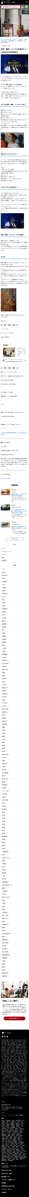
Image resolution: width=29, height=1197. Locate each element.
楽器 (3, 557)
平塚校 (3, 815)
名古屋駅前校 (5, 851)
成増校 (3, 742)
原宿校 (3, 675)
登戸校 (3, 775)
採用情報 (4, 1183)
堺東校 (3, 909)
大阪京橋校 (4, 891)
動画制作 (21, 1115)
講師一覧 (15, 1107)
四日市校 (4, 879)
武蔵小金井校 (5, 754)
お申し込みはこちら (14, 1018)
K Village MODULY (5, 1167)
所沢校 (3, 605)
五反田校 (4, 666)
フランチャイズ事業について (9, 1179)
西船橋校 (4, 624)
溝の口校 (4, 769)
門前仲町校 (4, 660)
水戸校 (3, 584)
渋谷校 (3, 681)
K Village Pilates (22, 1165)
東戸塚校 (4, 809)
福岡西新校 (4, 958)
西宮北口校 (4, 918)
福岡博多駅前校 (6, 955)
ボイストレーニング (7, 551)
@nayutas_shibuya (6, 478)
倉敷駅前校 (4, 939)
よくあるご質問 (18, 1108)
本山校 (3, 867)
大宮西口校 (4, 593)
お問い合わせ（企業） (7, 1173)
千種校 (3, 860)
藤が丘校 (4, 870)
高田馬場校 (4, 724)
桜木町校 (4, 788)
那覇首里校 (4, 976)
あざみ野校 (4, 794)
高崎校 (3, 590)
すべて (3, 548)
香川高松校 (4, 949)
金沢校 (3, 824)
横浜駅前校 (4, 785)
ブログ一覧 (14, 539)
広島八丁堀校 (5, 942)
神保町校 (4, 636)
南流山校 (4, 612)
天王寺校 (4, 894)
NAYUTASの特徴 (5, 1107)
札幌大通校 (4, 575)
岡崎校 (3, 845)
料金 (11, 1107)
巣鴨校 (3, 727)
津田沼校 (4, 627)
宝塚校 (3, 921)
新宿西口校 (4, 712)
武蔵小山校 (4, 669)
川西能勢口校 (5, 924)
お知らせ (20, 1107)
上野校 (3, 651)
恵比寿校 (4, 678)
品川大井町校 (5, 663)
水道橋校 (4, 639)
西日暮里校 (4, 654)
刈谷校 (3, 848)
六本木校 (4, 648)
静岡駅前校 (4, 836)
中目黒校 (4, 690)
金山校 (3, 854)
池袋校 (3, 733)
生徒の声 (8, 1108)
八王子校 (4, 757)
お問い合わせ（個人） (7, 1170)
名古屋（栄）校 (6, 857)
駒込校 (3, 730)
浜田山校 (4, 721)
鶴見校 (3, 797)
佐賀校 (3, 964)
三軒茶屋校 (4, 694)
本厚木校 (4, 806)
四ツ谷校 (4, 706)
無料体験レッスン (6, 1176)
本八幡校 (4, 618)
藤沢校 (3, 812)
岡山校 (3, 936)
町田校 (3, 760)
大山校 (3, 739)
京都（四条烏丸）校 (7, 885)
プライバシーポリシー (7, 1189)
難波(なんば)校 (5, 897)
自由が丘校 (4, 687)
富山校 (3, 821)
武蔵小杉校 (4, 763)
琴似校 (3, 578)
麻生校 (3, 572)
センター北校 (5, 791)
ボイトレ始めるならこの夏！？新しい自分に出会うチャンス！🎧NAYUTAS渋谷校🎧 (19, 511)
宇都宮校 (4, 587)
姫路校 (3, 927)
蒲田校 (3, 672)
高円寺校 (4, 718)
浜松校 (3, 839)
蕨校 (3, 599)
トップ (3, 1101)
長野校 (3, 827)
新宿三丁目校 (5, 709)
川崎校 (3, 766)
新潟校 (3, 818)
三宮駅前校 (4, 912)
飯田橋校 (4, 642)
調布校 (3, 748)
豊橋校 (3, 842)
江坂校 (3, 903)
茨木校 (3, 906)
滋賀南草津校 (5, 882)
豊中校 (3, 900)
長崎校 (3, 967)
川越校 (3, 602)
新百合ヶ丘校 (5, 779)
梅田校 (3, 888)
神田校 (3, 633)
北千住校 (4, 657)
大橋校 (3, 961)
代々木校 (4, 684)
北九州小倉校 (5, 952)
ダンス (3, 554)
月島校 (3, 645)
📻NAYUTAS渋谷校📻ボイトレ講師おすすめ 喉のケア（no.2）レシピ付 (19, 528)
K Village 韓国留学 (13, 1165)
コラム (12, 1108)
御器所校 (4, 873)
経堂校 (3, 700)
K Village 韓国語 (5, 1165)
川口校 (3, 596)
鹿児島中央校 (5, 973)
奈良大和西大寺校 (6, 933)
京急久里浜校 (5, 800)
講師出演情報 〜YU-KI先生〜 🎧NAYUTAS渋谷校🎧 (19, 494)
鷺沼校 (3, 782)
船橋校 (3, 621)
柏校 (3, 630)
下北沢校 (4, 697)
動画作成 (4, 560)
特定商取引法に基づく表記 (8, 1186)
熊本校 (3, 970)
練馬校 (3, 745)
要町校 (3, 736)
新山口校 (4, 945)
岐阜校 (3, 833)
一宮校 (3, 876)
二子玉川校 (4, 703)
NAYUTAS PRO (5, 1109)
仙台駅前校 (4, 581)
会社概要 (4, 1192)
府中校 (3, 751)
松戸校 (3, 615)
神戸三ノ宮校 (5, 915)
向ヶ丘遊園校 (5, 772)
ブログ (3, 1108)
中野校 (3, 715)
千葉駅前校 (4, 609)
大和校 (3, 803)
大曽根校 (4, 864)
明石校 (3, 930)
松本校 (3, 830)
